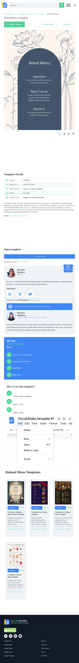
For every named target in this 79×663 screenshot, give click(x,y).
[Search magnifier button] (61, 5)
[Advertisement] (15, 156)
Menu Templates (16, 343)
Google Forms (8, 652)
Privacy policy (45, 648)
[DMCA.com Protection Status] (10, 631)
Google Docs (8, 641)
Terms (43, 652)
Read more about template (15, 529)
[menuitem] (73, 9)
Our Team (44, 656)
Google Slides (8, 644)
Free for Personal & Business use (19, 216)
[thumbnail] (16, 493)
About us (43, 641)
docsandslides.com (35, 300)
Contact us (44, 644)
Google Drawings (9, 656)
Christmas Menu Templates (14, 508)
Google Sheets (8, 648)
